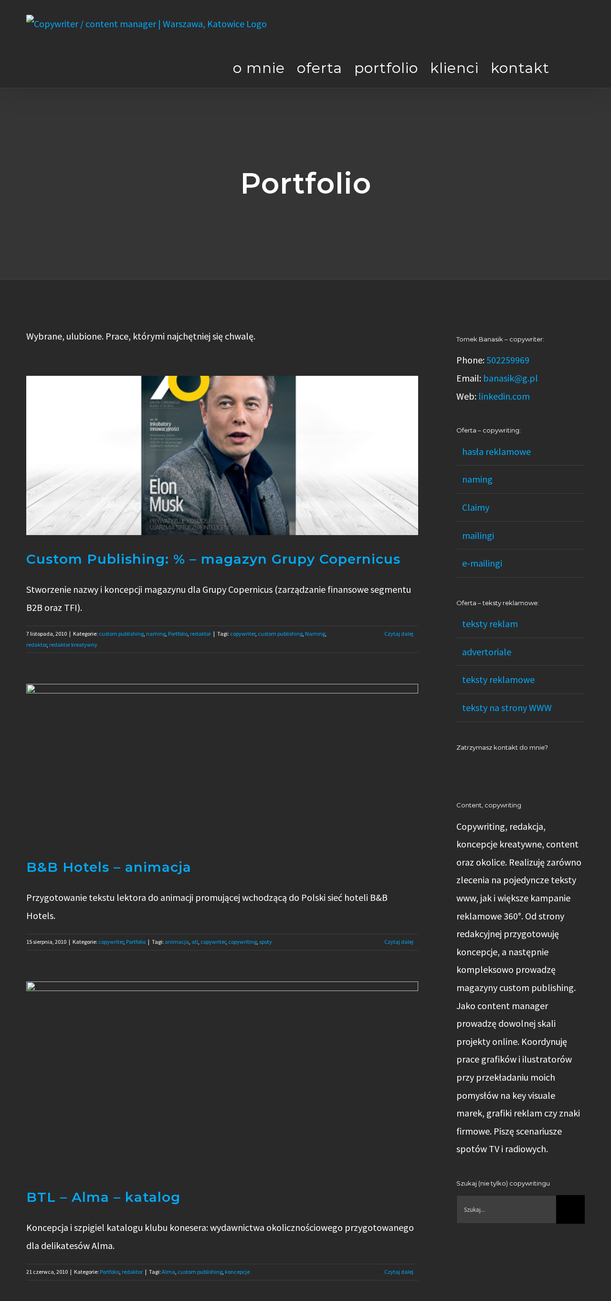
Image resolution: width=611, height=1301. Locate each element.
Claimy (475, 507)
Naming (315, 633)
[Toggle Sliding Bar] (567, 68)
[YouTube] (485, 769)
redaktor (200, 633)
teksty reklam (490, 624)
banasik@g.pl (510, 378)
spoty (265, 941)
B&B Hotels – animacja (108, 867)
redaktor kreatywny (73, 644)
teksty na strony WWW (507, 707)
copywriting (242, 941)
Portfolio (178, 633)
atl (194, 941)
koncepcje (237, 1271)
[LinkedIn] (459, 769)
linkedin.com (504, 396)
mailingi (478, 535)
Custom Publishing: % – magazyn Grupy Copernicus (213, 559)
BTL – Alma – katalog (103, 1197)
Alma (168, 1271)
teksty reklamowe (498, 679)
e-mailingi (482, 563)
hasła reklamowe (496, 451)
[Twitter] (498, 769)
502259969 (507, 360)
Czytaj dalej (398, 633)
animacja (177, 941)
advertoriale (486, 652)
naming (156, 633)
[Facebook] (472, 769)
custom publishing (121, 633)
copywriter (242, 633)
